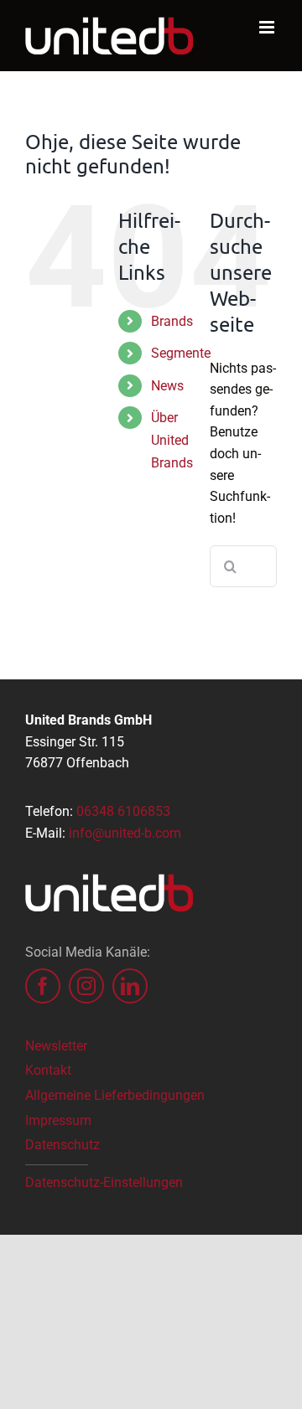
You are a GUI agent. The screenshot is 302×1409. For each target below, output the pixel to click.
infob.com (125, 833)
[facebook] (42, 986)
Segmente (181, 353)
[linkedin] (130, 986)
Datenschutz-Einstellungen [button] (104, 1182)
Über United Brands (172, 440)
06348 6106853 (123, 811)
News (167, 386)
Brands (172, 321)
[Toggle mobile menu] (268, 27)
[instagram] (86, 986)
